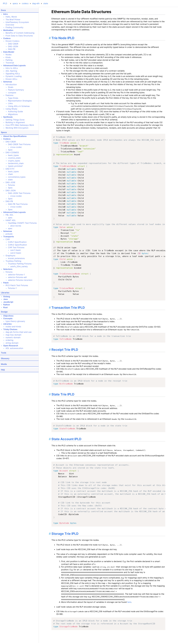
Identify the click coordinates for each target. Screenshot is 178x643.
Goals (10, 87)
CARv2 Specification (17, 245)
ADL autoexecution (14, 348)
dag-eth (35, 3)
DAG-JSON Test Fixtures (19, 193)
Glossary (5, 358)
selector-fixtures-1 (16, 274)
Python (6, 304)
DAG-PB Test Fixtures (18, 204)
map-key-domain (13, 335)
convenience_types (16, 177)
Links (10, 103)
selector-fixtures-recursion (20, 280)
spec (10, 217)
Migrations (13, 114)
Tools (3, 352)
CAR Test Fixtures (16, 247)
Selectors (7, 269)
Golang (6, 296)
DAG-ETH (10, 169)
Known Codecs (12, 41)
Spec (10, 150)
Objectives (8, 316)
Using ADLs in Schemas (19, 106)
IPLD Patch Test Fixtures (17, 285)
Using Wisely (11, 109)
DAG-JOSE (10, 182)
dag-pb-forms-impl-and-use (18, 332)
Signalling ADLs (13, 73)
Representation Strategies (20, 100)
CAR (8, 239)
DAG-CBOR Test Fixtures (19, 144)
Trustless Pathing (13, 261)
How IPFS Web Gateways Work (20, 125)
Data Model (8, 52)
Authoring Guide (15, 111)
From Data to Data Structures (19, 35)
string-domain (12, 343)
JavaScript (8, 302)
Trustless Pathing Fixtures (19, 263)
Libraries (5, 292)
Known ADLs (11, 79)
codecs (25, 3)
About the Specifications (15, 136)
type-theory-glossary (15, 321)
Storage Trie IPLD (64, 534)
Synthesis (8, 117)
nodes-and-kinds (13, 326)
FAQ (3, 370)
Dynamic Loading (14, 76)
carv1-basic (15, 250)
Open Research (10, 345)
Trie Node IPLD (62, 38)
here (129, 602)
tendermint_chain (16, 163)
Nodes (9, 54)
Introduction (11, 84)
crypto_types (14, 160)
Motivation (8, 30)
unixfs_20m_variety (19, 266)
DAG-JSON (13, 46)
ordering (9, 340)
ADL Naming (11, 71)
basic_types (13, 155)
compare (12, 92)
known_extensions (16, 258)
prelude (9, 234)
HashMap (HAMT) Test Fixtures (22, 223)
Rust (5, 307)
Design (4, 312)
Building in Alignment (15, 122)
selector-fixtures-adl (17, 277)
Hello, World (11, 17)
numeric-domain (13, 337)
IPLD (5, 3)
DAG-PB (11, 49)
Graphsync (10, 255)
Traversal (10, 62)
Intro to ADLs (12, 68)
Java (5, 299)
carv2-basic (15, 253)
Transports (8, 236)
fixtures (11, 185)
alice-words (15, 226)
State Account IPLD (66, 439)
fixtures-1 (12, 288)
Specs (4, 132)
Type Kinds (13, 98)
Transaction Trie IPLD (68, 307)
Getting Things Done (15, 119)
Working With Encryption (17, 128)
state (45, 3)
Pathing (9, 60)
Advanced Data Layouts (14, 65)
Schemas (7, 81)
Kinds (8, 57)
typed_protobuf (15, 166)
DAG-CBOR (13, 44)
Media (4, 364)
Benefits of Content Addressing (20, 33)
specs (15, 3)
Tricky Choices (10, 329)
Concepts (7, 318)
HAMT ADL (11, 220)
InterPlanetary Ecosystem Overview (17, 23)
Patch (6, 282)
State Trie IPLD (62, 394)
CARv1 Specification (17, 242)
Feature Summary (16, 90)
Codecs (7, 38)
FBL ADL (9, 215)
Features (9, 95)
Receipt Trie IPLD (64, 349)
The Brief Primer (13, 19)
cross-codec (16, 147)
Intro (5, 14)
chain (10, 174)
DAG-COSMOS (12, 152)
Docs (3, 10)
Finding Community (14, 27)
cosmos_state (14, 158)
